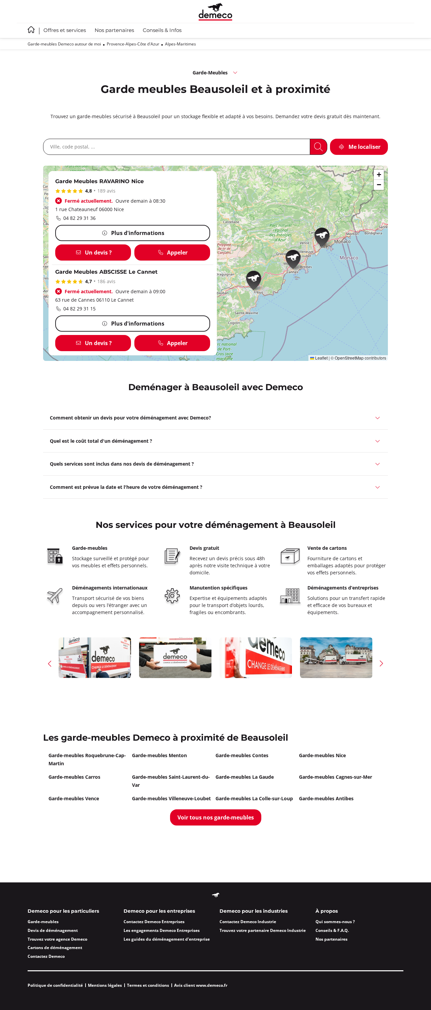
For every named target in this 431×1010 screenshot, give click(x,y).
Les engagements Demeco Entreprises (162, 930)
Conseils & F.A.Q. (332, 930)
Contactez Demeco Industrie (248, 921)
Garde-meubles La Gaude (245, 777)
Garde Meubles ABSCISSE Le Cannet (106, 272)
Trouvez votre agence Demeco (57, 939)
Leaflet (321, 358)
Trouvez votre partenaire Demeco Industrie (263, 930)
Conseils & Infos (162, 30)
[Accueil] (215, 12)
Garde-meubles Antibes (326, 798)
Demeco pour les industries (254, 911)
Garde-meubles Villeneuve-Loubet (171, 798)
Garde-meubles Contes (242, 755)
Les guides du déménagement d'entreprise (167, 939)
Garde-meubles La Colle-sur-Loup (254, 798)
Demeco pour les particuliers (63, 911)
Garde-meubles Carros (74, 777)
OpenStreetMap (349, 358)
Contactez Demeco (46, 956)
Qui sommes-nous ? (335, 921)
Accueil (31, 29)
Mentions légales (105, 985)
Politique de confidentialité (55, 985)
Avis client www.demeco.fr (200, 985)
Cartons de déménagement (55, 947)
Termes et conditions (148, 985)
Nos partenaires (114, 30)
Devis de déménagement (53, 930)
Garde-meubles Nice (322, 755)
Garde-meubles (43, 921)
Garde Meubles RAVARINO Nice (99, 181)
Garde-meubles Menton (159, 755)
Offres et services (64, 30)
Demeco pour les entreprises (159, 911)
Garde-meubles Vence (73, 798)
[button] (256, 282)
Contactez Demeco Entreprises (154, 921)
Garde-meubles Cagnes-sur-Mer (335, 777)
